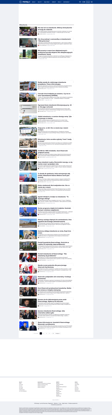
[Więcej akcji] (73, 27)
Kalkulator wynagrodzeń (42, 385)
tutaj (41, 412)
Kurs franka (21, 387)
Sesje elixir (76, 387)
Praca (59, 2)
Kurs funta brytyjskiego (23, 391)
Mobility (54, 2)
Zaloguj (87, 1)
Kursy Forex (77, 388)
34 (53, 333)
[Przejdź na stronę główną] (20, 2)
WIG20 (76, 385)
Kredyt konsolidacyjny (59, 384)
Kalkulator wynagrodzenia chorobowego (44, 383)
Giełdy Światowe (77, 391)
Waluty (39, 2)
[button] (83, 2)
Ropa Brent (76, 389)
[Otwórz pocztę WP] (80, 2)
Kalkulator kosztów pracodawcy (43, 384)
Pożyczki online (58, 391)
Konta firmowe (58, 396)
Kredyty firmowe (59, 393)
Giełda (33, 2)
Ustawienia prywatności (56, 404)
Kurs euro (20, 385)
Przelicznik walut (21, 389)
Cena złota (76, 383)
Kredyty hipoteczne (59, 389)
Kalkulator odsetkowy (41, 387)
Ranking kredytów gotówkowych (61, 386)
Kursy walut (21, 384)
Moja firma (46, 2)
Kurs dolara (21, 388)
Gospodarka (66, 2)
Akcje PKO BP (77, 384)
